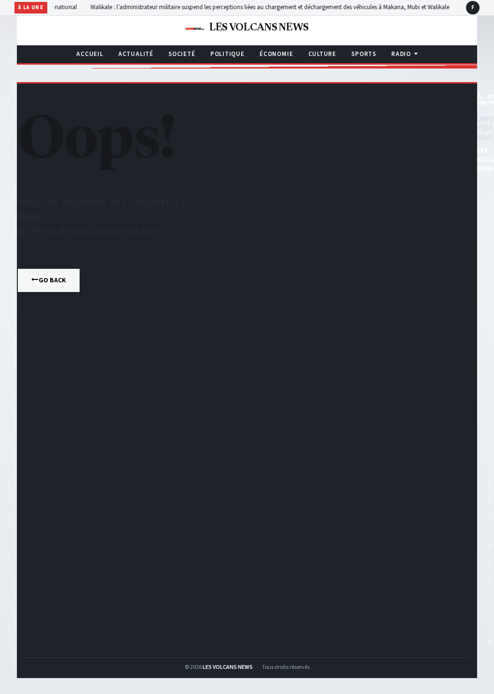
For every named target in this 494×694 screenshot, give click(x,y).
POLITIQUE (227, 54)
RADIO (401, 54)
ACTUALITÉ (135, 54)
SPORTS (363, 54)
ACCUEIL (89, 54)
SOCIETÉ (181, 54)
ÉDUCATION (490, 608)
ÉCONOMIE (276, 54)
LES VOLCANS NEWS (228, 667)
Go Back (52, 280)
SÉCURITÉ (490, 144)
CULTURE (322, 54)
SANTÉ (490, 546)
